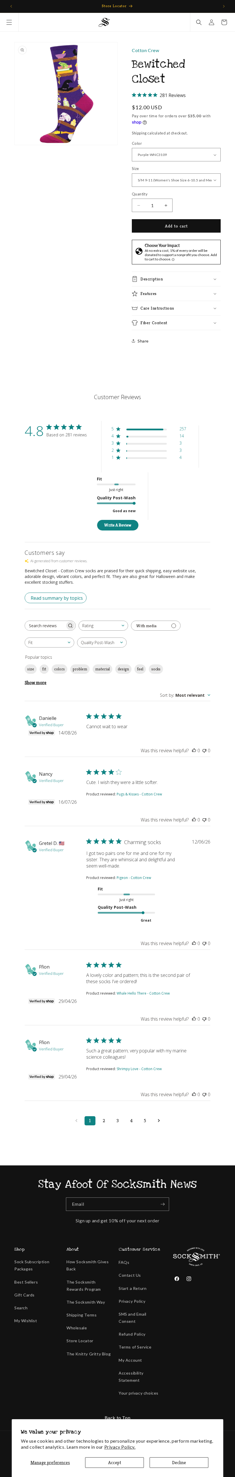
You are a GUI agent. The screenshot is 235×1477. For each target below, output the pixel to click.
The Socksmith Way (85, 1302)
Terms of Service (135, 1347)
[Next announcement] (224, 6)
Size (135, 168)
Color (137, 143)
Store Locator (79, 1340)
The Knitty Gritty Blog (88, 1353)
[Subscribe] (162, 1204)
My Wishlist (25, 1320)
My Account (130, 1360)
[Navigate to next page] (158, 1120)
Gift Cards (24, 1294)
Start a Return (132, 1288)
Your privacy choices (138, 1393)
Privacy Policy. (120, 1447)
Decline (179, 1463)
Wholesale (76, 1327)
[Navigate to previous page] (76, 1120)
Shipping (139, 133)
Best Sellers (26, 1282)
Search (21, 1307)
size (30, 669)
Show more (35, 683)
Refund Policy (132, 1334)
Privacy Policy (132, 1301)
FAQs (124, 1262)
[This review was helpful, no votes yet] (194, 750)
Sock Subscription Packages (31, 1265)
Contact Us (130, 1275)
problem (80, 669)
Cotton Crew (145, 50)
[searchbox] (45, 625)
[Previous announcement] (11, 6)
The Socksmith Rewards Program (83, 1286)
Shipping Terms (81, 1314)
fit (44, 669)
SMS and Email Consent (132, 1318)
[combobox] (103, 626)
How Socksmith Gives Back (87, 1265)
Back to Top (118, 1417)
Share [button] (143, 340)
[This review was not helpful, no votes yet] (204, 750)
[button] (9, 22)
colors (59, 669)
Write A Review (117, 525)
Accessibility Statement (131, 1377)
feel (140, 669)
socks (155, 669)
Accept (114, 1463)
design (123, 669)
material (102, 669)
